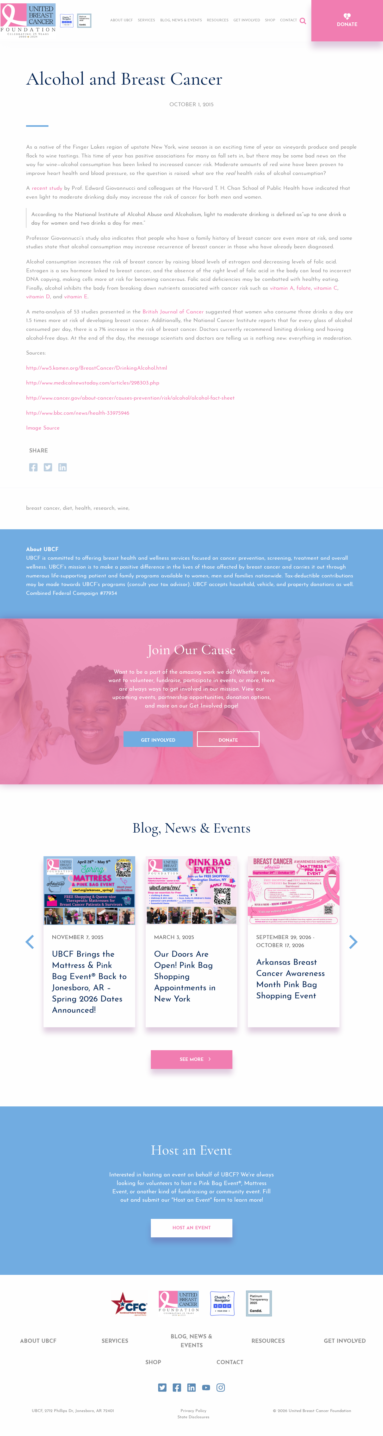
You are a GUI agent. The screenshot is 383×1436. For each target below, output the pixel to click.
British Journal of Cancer (173, 312)
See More (191, 1059)
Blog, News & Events (181, 20)
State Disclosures (193, 1417)
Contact (288, 20)
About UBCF (121, 20)
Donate (347, 25)
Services (146, 20)
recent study (47, 188)
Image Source (43, 428)
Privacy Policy (193, 1411)
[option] (89, 941)
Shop (270, 20)
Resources (217, 20)
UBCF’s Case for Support (249, 35)
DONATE (228, 740)
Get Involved (246, 20)
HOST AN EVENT (191, 1228)
